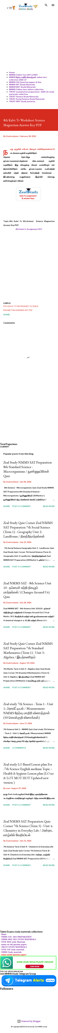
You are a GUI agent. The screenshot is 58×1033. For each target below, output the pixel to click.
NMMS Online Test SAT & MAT (23, 75)
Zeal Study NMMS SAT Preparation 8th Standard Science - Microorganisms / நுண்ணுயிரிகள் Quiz (27, 469)
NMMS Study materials (11, 952)
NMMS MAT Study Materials (22, 87)
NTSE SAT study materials (12, 950)
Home (12, 72)
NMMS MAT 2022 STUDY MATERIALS (18, 939)
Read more (49, 506)
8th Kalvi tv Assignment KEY (29, 229)
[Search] (46, 5)
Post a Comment (21, 506)
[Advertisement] (29, 40)
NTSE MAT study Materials (13, 942)
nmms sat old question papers (14, 944)
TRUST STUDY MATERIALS (14, 947)
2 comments (19, 748)
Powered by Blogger (31, 1021)
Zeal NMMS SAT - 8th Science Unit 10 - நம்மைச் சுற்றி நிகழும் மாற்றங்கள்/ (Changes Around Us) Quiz (27, 590)
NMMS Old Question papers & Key (25, 82)
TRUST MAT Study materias (22, 101)
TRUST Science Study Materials (24, 96)
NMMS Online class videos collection (26, 89)
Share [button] (6, 314)
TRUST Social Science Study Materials (27, 99)
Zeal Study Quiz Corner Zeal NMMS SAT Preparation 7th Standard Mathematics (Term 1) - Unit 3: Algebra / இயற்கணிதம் (28, 650)
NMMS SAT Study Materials (22, 84)
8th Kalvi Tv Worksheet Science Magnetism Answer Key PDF (20, 308)
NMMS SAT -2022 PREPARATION (16, 937)
